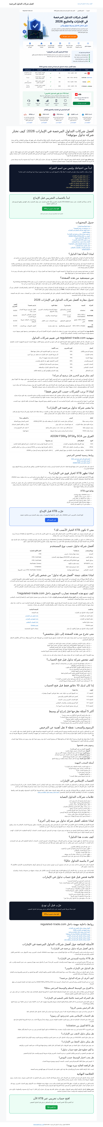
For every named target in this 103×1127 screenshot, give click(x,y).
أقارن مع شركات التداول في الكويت (78, 183)
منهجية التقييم (86, 232)
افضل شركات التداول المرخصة (21, 4)
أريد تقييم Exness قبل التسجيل (79, 181)
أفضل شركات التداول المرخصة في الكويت (78, 936)
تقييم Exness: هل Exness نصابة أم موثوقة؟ (78, 934)
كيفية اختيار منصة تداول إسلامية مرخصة (48, 792)
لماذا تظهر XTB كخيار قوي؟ (82, 238)
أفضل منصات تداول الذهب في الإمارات (79, 928)
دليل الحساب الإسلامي (32, 622)
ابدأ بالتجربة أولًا (51, 1107)
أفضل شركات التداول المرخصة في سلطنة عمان (77, 939)
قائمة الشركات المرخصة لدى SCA (80, 459)
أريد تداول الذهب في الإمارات (80, 175)
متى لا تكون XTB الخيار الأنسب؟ (81, 240)
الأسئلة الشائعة (86, 249)
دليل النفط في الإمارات (32, 619)
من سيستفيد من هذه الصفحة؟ (82, 228)
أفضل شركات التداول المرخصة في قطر (79, 937)
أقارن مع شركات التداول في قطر (79, 185)
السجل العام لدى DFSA (83, 461)
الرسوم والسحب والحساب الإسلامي (80, 247)
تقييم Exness (34, 625)
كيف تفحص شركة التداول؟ (83, 245)
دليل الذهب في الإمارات (31, 616)
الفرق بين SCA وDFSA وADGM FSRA (79, 236)
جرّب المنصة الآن (51, 520)
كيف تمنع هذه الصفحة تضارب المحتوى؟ (79, 243)
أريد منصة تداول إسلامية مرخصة (79, 179)
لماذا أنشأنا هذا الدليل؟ (84, 226)
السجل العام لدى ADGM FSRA (81, 462)
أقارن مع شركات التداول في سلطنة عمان (77, 187)
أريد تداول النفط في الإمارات (80, 177)
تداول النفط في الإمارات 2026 (81, 930)
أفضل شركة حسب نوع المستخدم (81, 241)
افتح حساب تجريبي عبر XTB (51, 208)
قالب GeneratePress (38, 1124)
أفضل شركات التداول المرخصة (85, 3)
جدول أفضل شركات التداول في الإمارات (79, 230)
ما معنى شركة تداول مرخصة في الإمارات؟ (78, 234)
